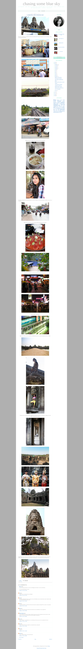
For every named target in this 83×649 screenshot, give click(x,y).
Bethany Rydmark (21, 613)
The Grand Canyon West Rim (61, 34)
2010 (55, 94)
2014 (55, 62)
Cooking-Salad (55, 105)
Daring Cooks (58, 106)
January (56, 90)
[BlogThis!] (25, 580)
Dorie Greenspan (62, 106)
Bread (64, 99)
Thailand (56, 83)
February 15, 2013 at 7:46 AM (23, 630)
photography (56, 112)
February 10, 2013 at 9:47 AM (23, 595)
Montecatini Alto (61, 42)
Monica (20, 633)
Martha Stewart (55, 109)
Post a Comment (21, 637)
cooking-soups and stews (56, 111)
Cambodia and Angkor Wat (58, 85)
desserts (61, 111)
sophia (20, 608)
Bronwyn (20, 586)
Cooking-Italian (62, 104)
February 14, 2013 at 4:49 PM (23, 616)
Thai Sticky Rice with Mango (58, 84)
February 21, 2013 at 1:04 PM (23, 635)
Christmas (54, 102)
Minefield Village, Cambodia (58, 86)
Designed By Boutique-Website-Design (41, 648)
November (56, 65)
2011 (55, 93)
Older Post (50, 639)
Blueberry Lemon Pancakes (58, 77)
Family (54, 107)
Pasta (58, 109)
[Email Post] (23, 580)
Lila (19, 593)
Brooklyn (59, 101)
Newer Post (20, 639)
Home (35, 639)
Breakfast (54, 101)
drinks (64, 111)
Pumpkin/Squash (62, 109)
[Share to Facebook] (27, 580)
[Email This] (24, 580)
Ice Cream (56, 108)
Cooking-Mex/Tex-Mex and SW (59, 104)
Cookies (54, 103)
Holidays (63, 107)
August (56, 69)
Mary (20, 623)
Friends (56, 107)
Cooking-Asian (55, 104)
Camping (63, 101)
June (55, 71)
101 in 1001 (61, 51)
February (56, 76)
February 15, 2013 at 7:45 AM (23, 621)
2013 (55, 63)
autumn (56, 110)
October (56, 66)
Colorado (58, 102)
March (56, 75)
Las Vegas (63, 108)
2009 (55, 95)
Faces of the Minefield (57, 89)
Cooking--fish (58, 103)
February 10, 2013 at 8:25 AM (23, 590)
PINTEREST (59, 56)
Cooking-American (62, 103)
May (55, 72)
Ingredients (58, 108)
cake (58, 110)
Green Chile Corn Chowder (58, 78)
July (55, 70)
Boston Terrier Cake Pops (61, 47)
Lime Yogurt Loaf (61, 38)
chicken (60, 110)
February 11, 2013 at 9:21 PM (23, 610)
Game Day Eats (60, 107)
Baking (54, 100)
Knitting (61, 108)
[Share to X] (26, 580)
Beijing (56, 80)
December (56, 64)
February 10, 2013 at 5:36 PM (23, 605)
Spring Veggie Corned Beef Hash (59, 79)
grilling (54, 112)
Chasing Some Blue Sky (41, 3)
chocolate (63, 110)
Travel (21, 581)
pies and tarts (60, 112)
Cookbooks (62, 102)
